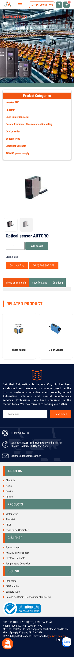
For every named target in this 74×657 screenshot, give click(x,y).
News (9, 485)
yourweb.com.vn (57, 636)
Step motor (11, 580)
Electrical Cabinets (16, 145)
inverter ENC (12, 102)
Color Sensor (56, 350)
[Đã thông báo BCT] (22, 614)
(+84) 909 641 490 (43, 4)
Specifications (39, 282)
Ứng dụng (58, 282)
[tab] (16, 282)
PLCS (8, 524)
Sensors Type (13, 138)
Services (10, 491)
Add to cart (37, 245)
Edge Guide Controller (17, 116)
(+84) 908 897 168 (43, 265)
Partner (9, 496)
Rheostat (10, 109)
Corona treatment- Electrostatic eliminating (29, 124)
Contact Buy (17, 265)
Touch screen (13, 547)
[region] (37, 46)
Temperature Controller (18, 563)
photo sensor (19, 350)
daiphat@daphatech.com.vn (26, 455)
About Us (10, 480)
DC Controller (13, 131)
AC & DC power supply (17, 153)
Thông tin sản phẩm (16, 282)
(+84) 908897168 (20, 432)
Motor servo (12, 514)
